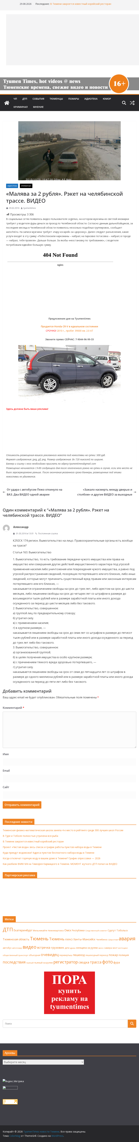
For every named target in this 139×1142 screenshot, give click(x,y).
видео (29, 947)
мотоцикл (123, 948)
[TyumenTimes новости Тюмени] (7, 103)
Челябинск (102, 939)
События (38, 98)
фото (107, 962)
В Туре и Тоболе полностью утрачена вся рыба (30, 835)
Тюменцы (56, 98)
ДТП (24, 98)
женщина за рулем (87, 947)
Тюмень (39, 938)
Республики (78, 930)
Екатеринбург (23, 930)
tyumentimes (29, 208)
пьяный (30, 962)
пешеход (79, 955)
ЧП (15, 98)
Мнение (38, 106)
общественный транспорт (15, 955)
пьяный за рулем (43, 962)
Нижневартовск (56, 930)
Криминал (21, 106)
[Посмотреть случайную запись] (132, 103)
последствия (14, 962)
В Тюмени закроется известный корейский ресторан (80, 3)
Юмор (107, 98)
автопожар (17, 948)
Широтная (113, 939)
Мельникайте (40, 930)
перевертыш (65, 955)
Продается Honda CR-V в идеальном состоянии (69, 326)
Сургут (112, 930)
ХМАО (69, 939)
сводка (83, 962)
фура (116, 962)
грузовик (57, 948)
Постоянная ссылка (48, 533)
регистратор (65, 962)
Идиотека (90, 98)
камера (108, 947)
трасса (96, 962)
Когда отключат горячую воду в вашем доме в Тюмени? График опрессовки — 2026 (51, 858)
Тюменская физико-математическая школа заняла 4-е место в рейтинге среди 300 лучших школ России (63, 830)
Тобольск (122, 930)
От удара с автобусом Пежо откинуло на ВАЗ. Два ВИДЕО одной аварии (34, 492)
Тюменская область (16, 939)
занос (101, 948)
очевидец (50, 954)
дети (67, 947)
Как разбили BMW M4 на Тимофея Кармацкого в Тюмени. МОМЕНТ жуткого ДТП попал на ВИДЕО (60, 864)
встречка (43, 947)
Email (6, 770)
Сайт (6, 787)
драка (72, 948)
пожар (113, 955)
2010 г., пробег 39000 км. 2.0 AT (75, 330)
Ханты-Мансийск (84, 939)
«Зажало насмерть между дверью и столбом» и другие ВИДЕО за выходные (104, 492)
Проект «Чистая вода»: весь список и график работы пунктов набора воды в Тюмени (52, 847)
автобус (7, 947)
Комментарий (13, 708)
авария (127, 938)
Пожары (73, 98)
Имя (6, 754)
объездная (34, 955)
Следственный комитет (96, 930)
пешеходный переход (96, 955)
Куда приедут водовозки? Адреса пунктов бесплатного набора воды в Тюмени (48, 852)
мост (115, 947)
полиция (124, 955)
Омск (67, 930)
